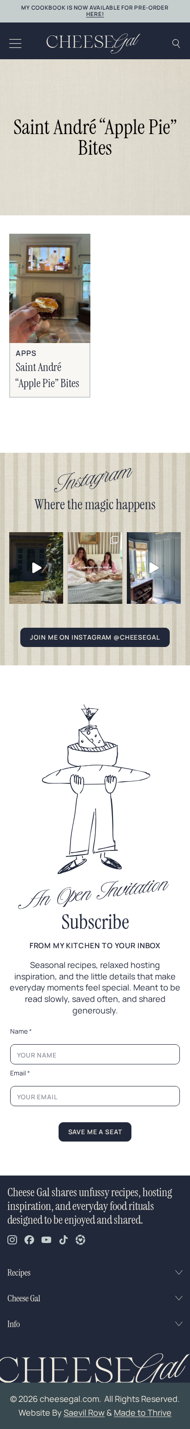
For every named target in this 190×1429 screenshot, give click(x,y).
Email (20, 1073)
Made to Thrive (143, 1412)
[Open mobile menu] (15, 43)
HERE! (95, 14)
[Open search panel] (176, 43)
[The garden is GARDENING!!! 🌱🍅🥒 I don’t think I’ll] (36, 568)
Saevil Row (84, 1412)
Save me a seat (95, 1131)
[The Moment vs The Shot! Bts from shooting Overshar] (95, 568)
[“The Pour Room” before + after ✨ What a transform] (154, 568)
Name (21, 1031)
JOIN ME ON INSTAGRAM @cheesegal (95, 637)
